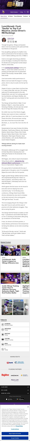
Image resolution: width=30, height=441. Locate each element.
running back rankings (12, 67)
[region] (15, 423)
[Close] (28, 407)
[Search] (25, 12)
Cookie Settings (15, 429)
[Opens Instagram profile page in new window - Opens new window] (13, 42)
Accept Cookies (15, 438)
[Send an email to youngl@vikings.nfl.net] (16, 42)
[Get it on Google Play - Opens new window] (20, 400)
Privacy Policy (19, 426)
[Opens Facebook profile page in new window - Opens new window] (8, 42)
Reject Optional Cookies (15, 433)
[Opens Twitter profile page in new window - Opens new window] (11, 42)
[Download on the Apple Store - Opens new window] (9, 399)
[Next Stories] (26, 307)
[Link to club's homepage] (3, 11)
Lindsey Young (10, 38)
